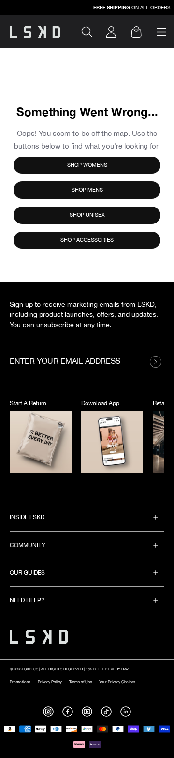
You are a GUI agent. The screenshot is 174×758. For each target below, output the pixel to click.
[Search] (91, 32)
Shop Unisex (87, 215)
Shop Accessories (87, 240)
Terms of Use (80, 682)
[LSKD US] (35, 32)
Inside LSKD (27, 517)
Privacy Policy (50, 682)
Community (27, 545)
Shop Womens (87, 165)
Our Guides (27, 573)
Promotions (20, 682)
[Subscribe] (158, 362)
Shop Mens (87, 190)
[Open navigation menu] (161, 32)
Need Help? (27, 600)
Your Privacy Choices (117, 682)
